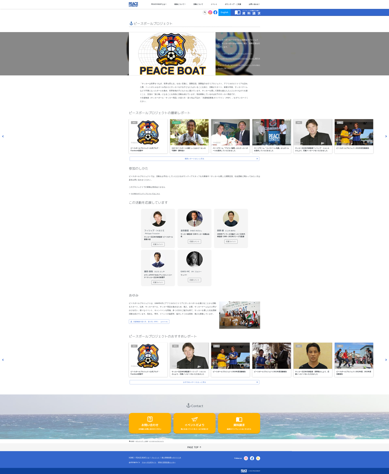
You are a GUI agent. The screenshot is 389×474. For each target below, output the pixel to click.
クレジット (155, 457)
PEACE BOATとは (142, 457)
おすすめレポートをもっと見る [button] (194, 382)
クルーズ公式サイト (149, 462)
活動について (198, 4)
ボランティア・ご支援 (233, 4)
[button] (3, 136)
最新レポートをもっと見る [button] (194, 159)
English (224, 12)
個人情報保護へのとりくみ (171, 457)
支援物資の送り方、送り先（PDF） (150, 321)
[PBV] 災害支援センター (167, 462)
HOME (132, 441)
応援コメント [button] (158, 244)
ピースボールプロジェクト (156, 441)
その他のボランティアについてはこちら (145, 194)
